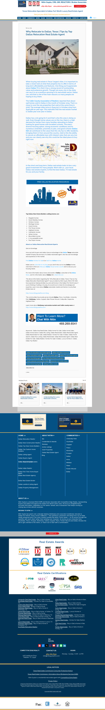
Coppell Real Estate (62, 611)
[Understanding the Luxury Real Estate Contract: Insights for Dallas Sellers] (29, 389)
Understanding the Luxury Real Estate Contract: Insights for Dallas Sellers (29, 397)
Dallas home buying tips (34, 364)
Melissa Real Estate (24, 615)
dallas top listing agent (34, 358)
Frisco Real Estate (24, 606)
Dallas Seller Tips (30, 367)
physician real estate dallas (59, 361)
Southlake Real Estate (25, 601)
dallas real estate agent (51, 355)
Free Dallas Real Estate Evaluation (53, 358)
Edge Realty (73, 677)
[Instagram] (50, 645)
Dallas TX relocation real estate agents (38, 352)
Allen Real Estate (61, 599)
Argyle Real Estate (61, 605)
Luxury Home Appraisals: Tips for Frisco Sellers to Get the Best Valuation (75, 397)
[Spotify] (61, 645)
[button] (24, 18)
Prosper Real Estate (24, 613)
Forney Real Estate (61, 627)
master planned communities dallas (38, 361)
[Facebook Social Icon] (57, 645)
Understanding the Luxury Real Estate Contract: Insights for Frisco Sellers (52, 397)
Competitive (65, 677)
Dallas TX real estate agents (68, 355)
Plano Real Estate (61, 603)
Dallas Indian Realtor (25, 468)
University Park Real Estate (27, 599)
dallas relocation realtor (34, 355)
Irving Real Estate (61, 608)
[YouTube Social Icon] (53, 645)
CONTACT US (51, 650)
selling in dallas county (50, 364)
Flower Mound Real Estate (64, 615)
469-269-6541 (46, 6)
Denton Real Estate (61, 620)
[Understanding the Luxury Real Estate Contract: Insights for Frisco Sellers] (52, 389)
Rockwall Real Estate (62, 616)
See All (84, 380)
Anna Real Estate (23, 616)
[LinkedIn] (64, 645)
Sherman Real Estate (25, 618)
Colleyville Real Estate (25, 605)
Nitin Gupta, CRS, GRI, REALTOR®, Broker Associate (63, 2)
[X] (46, 645)
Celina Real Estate (24, 611)
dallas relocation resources (60, 352)
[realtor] (39, 645)
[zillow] (43, 645)
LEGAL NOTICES (53, 667)
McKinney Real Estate (25, 608)
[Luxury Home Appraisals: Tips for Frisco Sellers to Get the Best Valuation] (75, 389)
